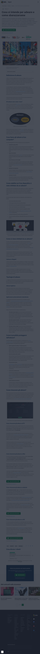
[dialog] (20, 327)
